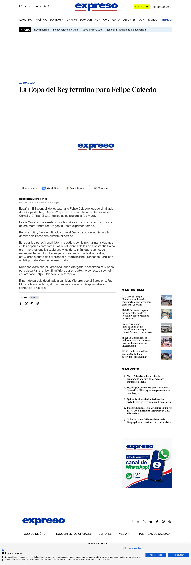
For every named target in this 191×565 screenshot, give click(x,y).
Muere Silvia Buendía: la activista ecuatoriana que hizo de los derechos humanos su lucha (145, 378)
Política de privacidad (131, 548)
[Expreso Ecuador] (43, 524)
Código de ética (35, 534)
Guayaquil (102, 19)
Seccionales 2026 (92, 29)
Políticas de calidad (154, 534)
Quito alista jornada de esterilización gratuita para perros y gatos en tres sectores (149, 400)
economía (56, 19)
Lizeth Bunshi (41, 29)
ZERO (34, 297)
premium (166, 19)
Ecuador (86, 19)
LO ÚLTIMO (25, 19)
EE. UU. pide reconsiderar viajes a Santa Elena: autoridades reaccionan (136, 354)
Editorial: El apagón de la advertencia (126, 29)
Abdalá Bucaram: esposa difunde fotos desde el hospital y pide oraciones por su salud (135, 314)
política (41, 19)
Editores (105, 534)
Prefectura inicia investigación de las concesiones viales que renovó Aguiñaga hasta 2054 (137, 327)
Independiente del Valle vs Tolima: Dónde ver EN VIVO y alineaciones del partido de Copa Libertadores (149, 410)
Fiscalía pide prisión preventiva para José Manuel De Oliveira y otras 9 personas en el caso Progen (148, 390)
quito (116, 19)
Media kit (125, 534)
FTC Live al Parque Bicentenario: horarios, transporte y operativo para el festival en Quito (136, 300)
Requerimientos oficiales (73, 534)
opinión (72, 19)
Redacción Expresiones (33, 199)
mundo (153, 19)
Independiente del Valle (65, 29)
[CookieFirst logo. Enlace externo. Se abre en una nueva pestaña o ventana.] (3, 550)
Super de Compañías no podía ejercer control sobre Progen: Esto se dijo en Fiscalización (136, 341)
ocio (142, 19)
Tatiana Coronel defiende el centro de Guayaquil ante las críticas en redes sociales (149, 421)
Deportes (129, 19)
